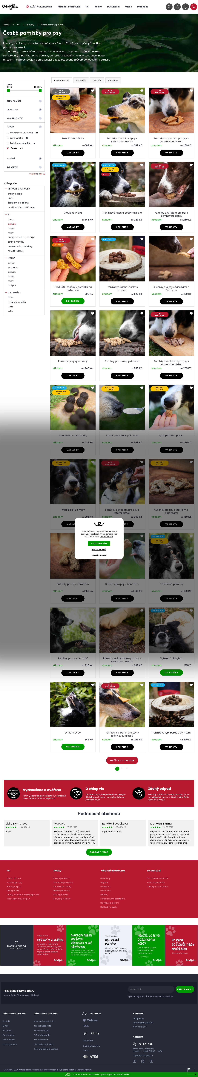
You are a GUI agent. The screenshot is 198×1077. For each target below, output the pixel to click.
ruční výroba (19, 137)
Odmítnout (99, 555)
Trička (11, 297)
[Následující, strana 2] (122, 769)
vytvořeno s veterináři (24, 132)
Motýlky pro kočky (61, 898)
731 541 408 (146, 1044)
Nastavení (99, 549)
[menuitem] (39, 6)
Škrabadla (13, 267)
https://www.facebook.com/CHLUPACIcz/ (143, 1061)
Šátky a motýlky (16, 241)
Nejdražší (97, 80)
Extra (10, 310)
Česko (17, 148)
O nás (5, 1025)
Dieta (10, 198)
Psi (9, 214)
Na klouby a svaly (108, 907)
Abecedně (113, 80)
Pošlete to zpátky (42, 1035)
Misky (11, 232)
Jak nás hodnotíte (42, 1025)
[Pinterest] (151, 1061)
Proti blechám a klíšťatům (21, 207)
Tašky (10, 306)
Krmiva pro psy (14, 878)
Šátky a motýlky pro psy (18, 898)
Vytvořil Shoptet (66, 1069)
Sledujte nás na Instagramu (16, 947)
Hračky (11, 228)
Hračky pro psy (14, 886)
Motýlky (12, 285)
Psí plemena (9, 1035)
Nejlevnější (81, 80)
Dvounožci (14, 292)
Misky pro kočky (60, 894)
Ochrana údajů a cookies (46, 1049)
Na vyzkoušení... (16, 250)
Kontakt (6, 1021)
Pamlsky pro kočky (62, 886)
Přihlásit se (185, 989)
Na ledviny (105, 878)
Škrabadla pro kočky (63, 882)
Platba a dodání (41, 1030)
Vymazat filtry (35, 174)
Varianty (73, 152)
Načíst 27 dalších (122, 760)
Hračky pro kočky (61, 890)
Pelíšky (11, 262)
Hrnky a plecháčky (17, 302)
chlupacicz (134, 1061)
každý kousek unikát (22, 143)
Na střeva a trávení (109, 903)
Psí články (7, 1030)
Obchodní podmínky (44, 1044)
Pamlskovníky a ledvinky (20, 246)
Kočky (11, 258)
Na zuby (104, 894)
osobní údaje (106, 536)
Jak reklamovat (41, 1039)
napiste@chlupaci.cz (143, 1055)
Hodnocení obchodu (99, 814)
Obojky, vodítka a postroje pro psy (23, 894)
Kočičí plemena (10, 1044)
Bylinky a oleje (15, 193)
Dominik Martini (84, 1069)
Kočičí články (9, 1039)
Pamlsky (12, 223)
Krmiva (11, 219)
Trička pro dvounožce (157, 878)
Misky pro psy (13, 890)
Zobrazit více (99, 852)
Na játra (104, 882)
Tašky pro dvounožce (157, 886)
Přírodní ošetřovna (19, 188)
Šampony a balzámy (18, 202)
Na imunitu (105, 890)
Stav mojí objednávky (44, 1021)
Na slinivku (105, 886)
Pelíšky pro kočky (61, 878)
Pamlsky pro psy (14, 882)
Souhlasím (100, 543)
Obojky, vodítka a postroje (21, 237)
